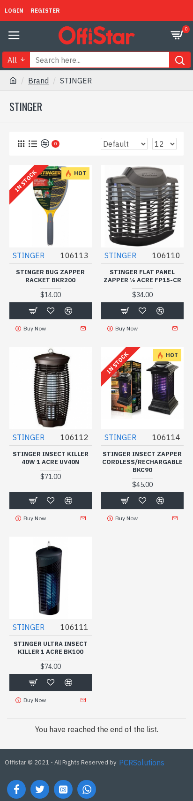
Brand (38, 80)
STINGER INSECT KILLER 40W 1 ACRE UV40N (51, 458)
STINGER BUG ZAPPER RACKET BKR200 (50, 276)
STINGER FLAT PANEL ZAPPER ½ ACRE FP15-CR (142, 276)
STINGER (29, 255)
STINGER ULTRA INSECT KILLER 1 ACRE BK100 (51, 648)
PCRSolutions (141, 762)
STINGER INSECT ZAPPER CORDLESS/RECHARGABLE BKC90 (142, 462)
